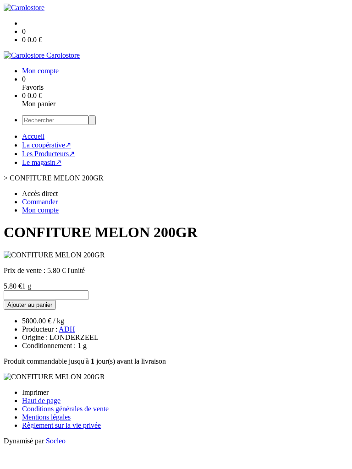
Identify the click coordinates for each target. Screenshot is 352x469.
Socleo (56, 441)
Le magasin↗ (41, 162)
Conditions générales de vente (65, 409)
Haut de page (41, 400)
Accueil (33, 136)
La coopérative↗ (46, 145)
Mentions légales (46, 417)
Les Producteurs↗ (48, 154)
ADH (67, 329)
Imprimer (35, 392)
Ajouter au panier (29, 304)
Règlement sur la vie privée (61, 425)
